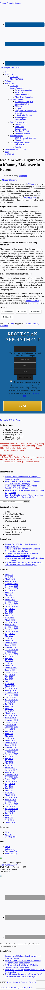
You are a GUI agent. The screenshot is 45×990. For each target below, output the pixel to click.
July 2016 (9, 786)
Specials (8, 834)
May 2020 (9, 681)
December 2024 (11, 584)
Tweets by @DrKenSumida (11, 420)
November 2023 (11, 604)
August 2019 (10, 702)
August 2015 (10, 811)
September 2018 (11, 727)
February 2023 (11, 622)
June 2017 (9, 761)
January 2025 (10, 581)
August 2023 (10, 609)
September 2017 (11, 754)
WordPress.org (11, 853)
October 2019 (10, 697)
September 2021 (11, 654)
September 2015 (11, 809)
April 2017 (9, 765)
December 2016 (11, 774)
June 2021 (9, 661)
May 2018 (9, 736)
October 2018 (10, 724)
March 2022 (10, 640)
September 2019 (11, 699)
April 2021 (9, 663)
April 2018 (9, 738)
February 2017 (11, 770)
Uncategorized (10, 837)
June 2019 (9, 706)
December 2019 (11, 693)
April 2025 (9, 577)
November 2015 (11, 804)
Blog (12, 323)
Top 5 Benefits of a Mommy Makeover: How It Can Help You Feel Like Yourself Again (23, 496)
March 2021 (10, 665)
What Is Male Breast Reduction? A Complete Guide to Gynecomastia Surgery (22, 482)
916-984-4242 (10, 68)
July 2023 (9, 611)
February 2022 (11, 643)
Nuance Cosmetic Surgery (10, 3)
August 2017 (10, 756)
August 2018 (10, 729)
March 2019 (10, 713)
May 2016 (9, 790)
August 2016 (10, 784)
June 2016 (9, 788)
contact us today (32, 300)
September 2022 (11, 631)
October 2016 (10, 779)
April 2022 (9, 638)
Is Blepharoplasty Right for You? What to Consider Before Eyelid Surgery (21, 487)
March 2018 (10, 740)
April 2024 (9, 597)
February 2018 (11, 743)
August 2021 (10, 656)
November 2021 (11, 649)
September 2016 (11, 781)
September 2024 (11, 588)
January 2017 (10, 772)
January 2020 (10, 690)
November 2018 (11, 722)
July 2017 (9, 759)
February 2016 (11, 797)
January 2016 (10, 799)
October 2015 (10, 806)
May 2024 (9, 595)
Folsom (31, 184)
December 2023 (11, 602)
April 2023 (9, 618)
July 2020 (9, 677)
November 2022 (11, 629)
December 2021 (11, 647)
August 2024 (10, 590)
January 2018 (10, 745)
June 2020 (9, 679)
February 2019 (11, 715)
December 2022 (11, 627)
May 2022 (9, 636)
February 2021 (11, 668)
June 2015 (9, 815)
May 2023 (9, 615)
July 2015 (9, 813)
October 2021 (10, 652)
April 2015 (9, 820)
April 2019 (9, 711)
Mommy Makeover (28, 198)
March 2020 (10, 686)
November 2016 (11, 777)
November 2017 (11, 749)
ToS (30, 987)
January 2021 (10, 670)
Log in (7, 847)
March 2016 (10, 795)
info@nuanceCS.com (8, 865)
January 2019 (10, 718)
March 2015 (10, 822)
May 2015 (9, 818)
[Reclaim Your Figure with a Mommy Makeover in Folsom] (8, 180)
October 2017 (10, 752)
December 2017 (11, 747)
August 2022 (10, 634)
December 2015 (11, 802)
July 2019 (9, 704)
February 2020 (11, 688)
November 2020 (11, 672)
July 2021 (9, 659)
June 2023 (9, 613)
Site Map (24, 987)
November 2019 (11, 695)
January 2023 (10, 624)
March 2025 (10, 579)
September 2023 (11, 606)
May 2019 (9, 709)
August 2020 (10, 674)
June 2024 (9, 593)
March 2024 (10, 599)
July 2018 (9, 731)
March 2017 (10, 768)
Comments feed (11, 851)
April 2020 (9, 684)
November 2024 (11, 586)
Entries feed (9, 849)
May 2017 (9, 763)
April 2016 (9, 793)
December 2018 (11, 720)
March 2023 (10, 620)
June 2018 (9, 734)
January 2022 (10, 645)
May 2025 (9, 574)
